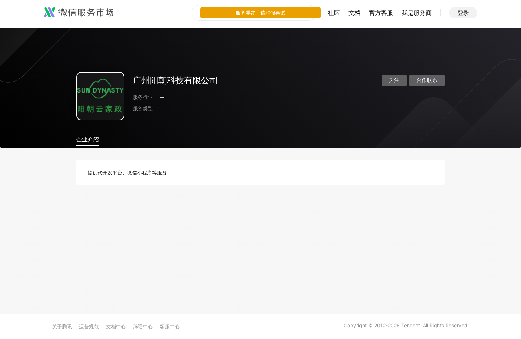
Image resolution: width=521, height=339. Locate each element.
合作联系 (427, 80)
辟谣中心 (143, 326)
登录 (463, 12)
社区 (334, 12)
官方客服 (381, 12)
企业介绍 (87, 139)
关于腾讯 (62, 326)
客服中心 (170, 326)
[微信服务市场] (78, 13)
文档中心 (116, 326)
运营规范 (89, 326)
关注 (394, 80)
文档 (354, 12)
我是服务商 (417, 12)
